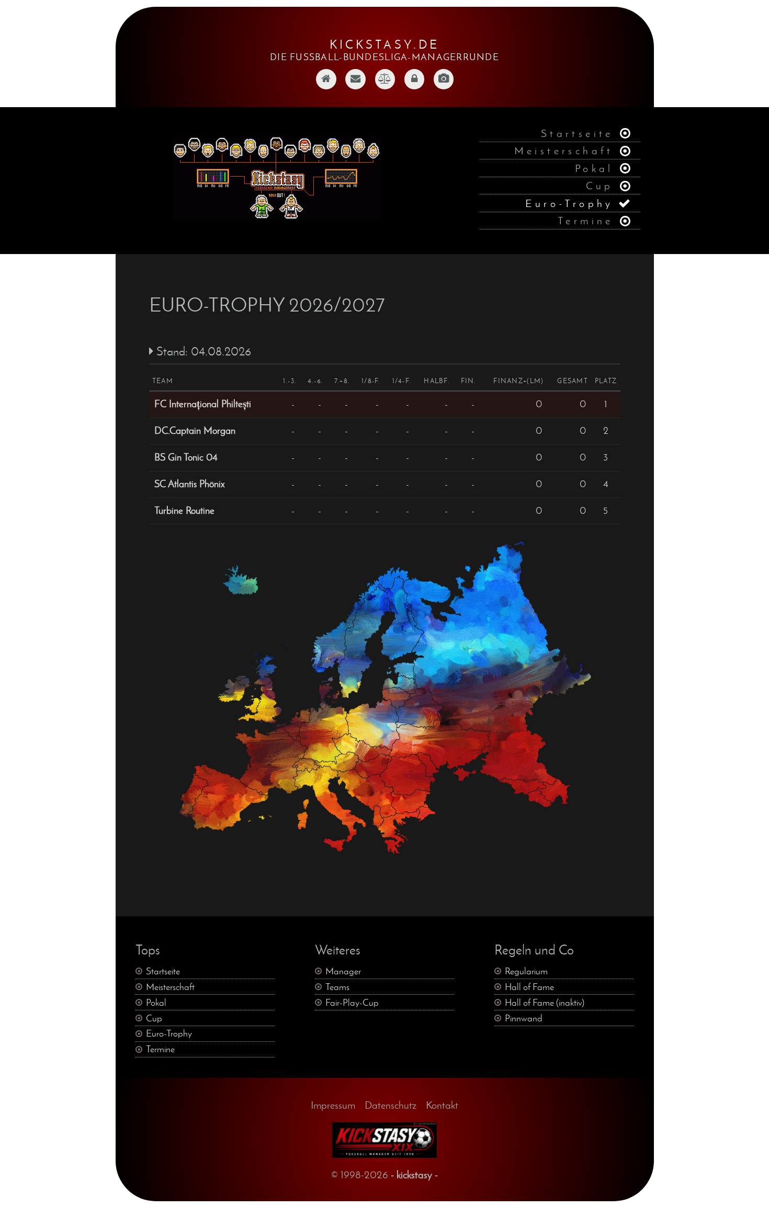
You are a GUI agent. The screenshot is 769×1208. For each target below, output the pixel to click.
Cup (600, 185)
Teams (337, 987)
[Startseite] (326, 85)
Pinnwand (523, 1018)
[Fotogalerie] (444, 85)
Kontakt (442, 1104)
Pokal (594, 168)
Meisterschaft (564, 150)
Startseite (577, 133)
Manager (343, 971)
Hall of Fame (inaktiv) (544, 1002)
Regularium (526, 971)
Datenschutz (390, 1104)
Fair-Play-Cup (352, 1002)
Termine (586, 220)
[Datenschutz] (414, 85)
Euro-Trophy (569, 203)
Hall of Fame (529, 987)
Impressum (333, 1104)
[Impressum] (385, 85)
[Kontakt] (355, 85)
